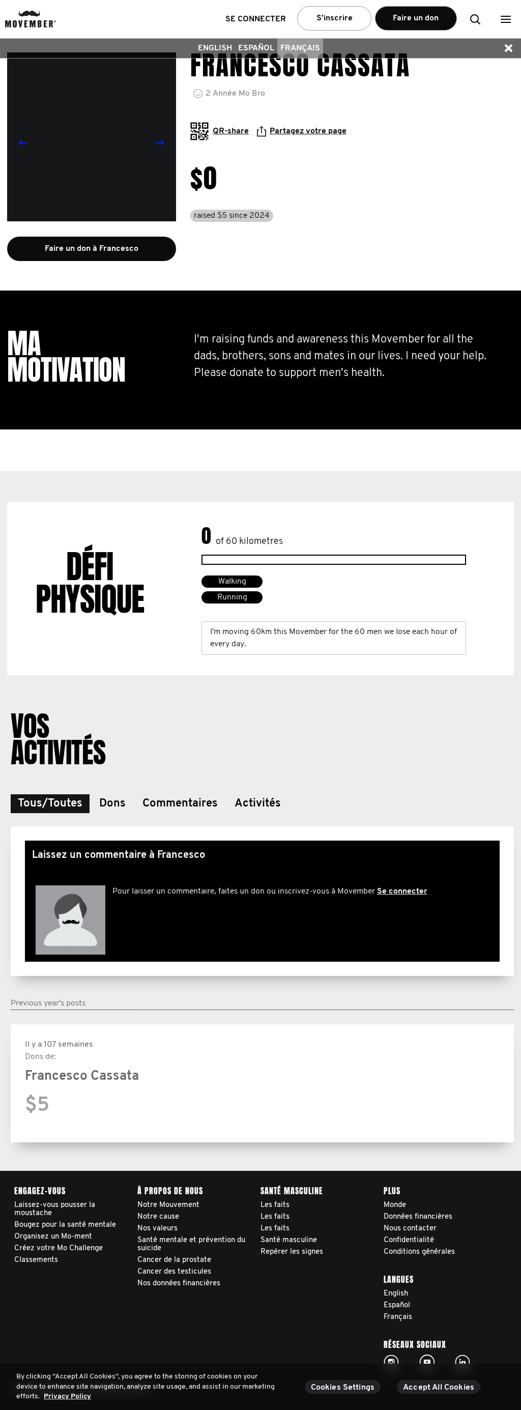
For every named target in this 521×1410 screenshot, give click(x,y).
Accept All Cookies (438, 1388)
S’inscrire (334, 18)
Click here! (391, 1362)
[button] (505, 19)
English (215, 48)
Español (256, 48)
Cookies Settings (343, 1388)
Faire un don (416, 18)
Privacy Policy (67, 1396)
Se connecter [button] (255, 19)
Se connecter (402, 891)
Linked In (462, 1362)
